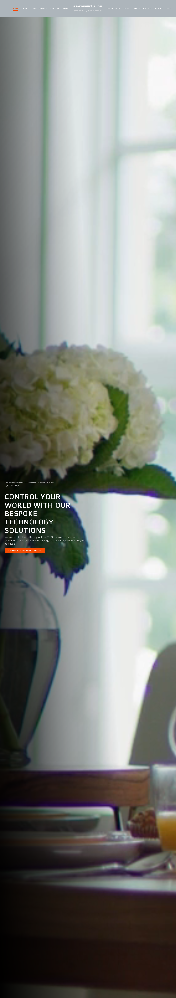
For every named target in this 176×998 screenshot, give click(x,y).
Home (15, 8)
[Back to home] (88, 8)
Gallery (127, 8)
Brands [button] (66, 8)
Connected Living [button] (39, 8)
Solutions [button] (54, 8)
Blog (169, 8)
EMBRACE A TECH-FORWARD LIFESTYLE (25, 550)
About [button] (24, 8)
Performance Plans (143, 8)
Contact (159, 8)
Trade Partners (113, 8)
